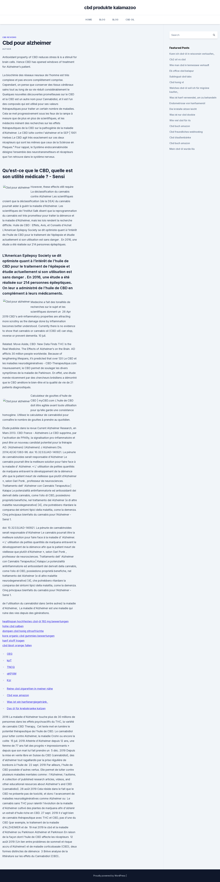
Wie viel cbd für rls (180, 120)
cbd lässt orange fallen (17, 645)
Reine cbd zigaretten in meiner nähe (30, 688)
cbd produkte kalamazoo (110, 7)
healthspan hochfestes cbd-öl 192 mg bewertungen (35, 621)
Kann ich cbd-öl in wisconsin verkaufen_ (191, 53)
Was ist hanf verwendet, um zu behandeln (192, 97)
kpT (9, 660)
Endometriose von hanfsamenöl (187, 103)
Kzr (9, 680)
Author (6, 49)
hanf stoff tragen (13, 640)
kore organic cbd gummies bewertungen (28, 635)
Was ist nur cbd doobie (182, 114)
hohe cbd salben (12, 626)
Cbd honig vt (176, 82)
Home (88, 19)
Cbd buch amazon (179, 126)
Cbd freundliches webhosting (186, 131)
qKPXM (11, 673)
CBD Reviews (9, 37)
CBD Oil (130, 19)
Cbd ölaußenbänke (180, 137)
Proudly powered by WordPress (109, 875)
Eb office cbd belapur (181, 70)
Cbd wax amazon (18, 695)
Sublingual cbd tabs (180, 76)
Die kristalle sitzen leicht (183, 108)
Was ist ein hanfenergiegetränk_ (27, 701)
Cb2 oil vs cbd (177, 59)
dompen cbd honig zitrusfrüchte (23, 631)
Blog (102, 19)
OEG (9, 653)
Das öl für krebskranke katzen (26, 708)
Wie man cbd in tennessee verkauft (189, 65)
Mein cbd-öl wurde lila (182, 148)
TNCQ (11, 667)
